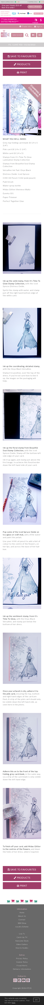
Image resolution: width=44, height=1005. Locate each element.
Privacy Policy (22, 958)
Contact (22, 920)
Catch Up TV (22, 937)
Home (22, 912)
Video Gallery (22, 944)
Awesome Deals (22, 941)
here (13, 1003)
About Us (22, 916)
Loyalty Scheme (22, 927)
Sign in (39, 26)
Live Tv (22, 934)
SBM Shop (22, 923)
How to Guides (22, 948)
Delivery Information (22, 969)
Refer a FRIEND (34, 6)
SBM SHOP (17, 35)
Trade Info (26, 26)
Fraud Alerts (22, 965)
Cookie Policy (22, 962)
